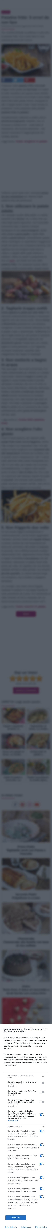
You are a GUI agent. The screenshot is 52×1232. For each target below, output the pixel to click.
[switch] (42, 1083)
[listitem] (26, 1076)
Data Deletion (11, 1227)
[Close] (46, 1029)
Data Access (26, 1227)
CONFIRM (16, 1218)
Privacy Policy (41, 1227)
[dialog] (26, 1128)
